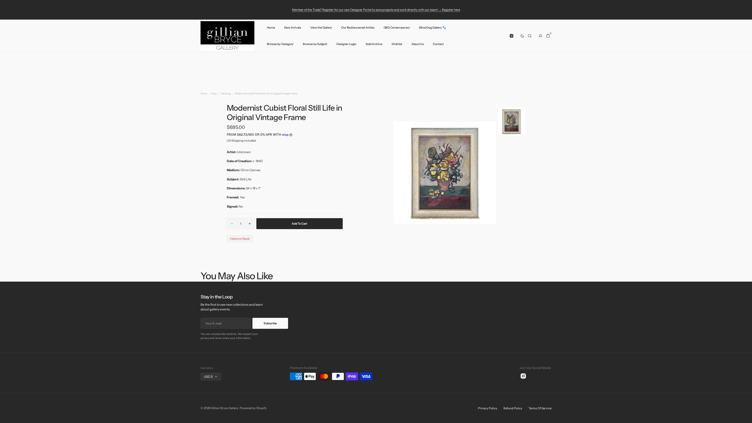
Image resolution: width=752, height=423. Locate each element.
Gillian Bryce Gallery (224, 408)
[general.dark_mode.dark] (522, 36)
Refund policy (512, 408)
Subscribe (270, 323)
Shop (214, 93)
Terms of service (540, 408)
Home (204, 93)
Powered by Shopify (253, 408)
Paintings (226, 93)
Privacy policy (487, 408)
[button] (529, 36)
